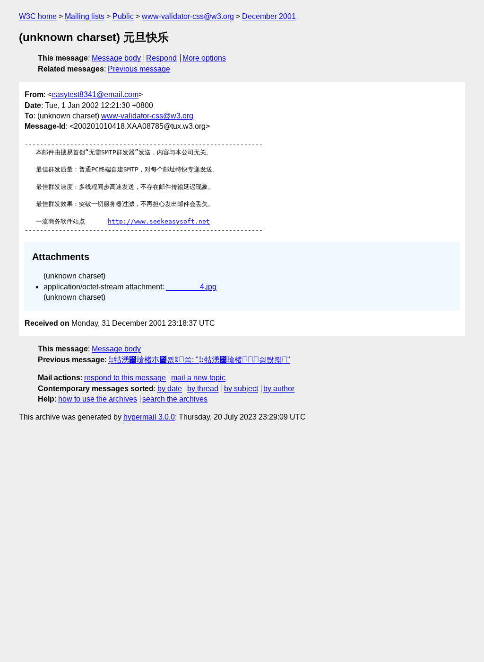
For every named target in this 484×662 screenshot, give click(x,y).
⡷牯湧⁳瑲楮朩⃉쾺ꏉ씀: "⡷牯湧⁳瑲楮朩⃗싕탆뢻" (199, 360)
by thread (202, 389)
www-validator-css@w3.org (188, 16)
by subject (241, 389)
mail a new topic (198, 378)
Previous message (139, 69)
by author (278, 389)
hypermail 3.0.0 (149, 417)
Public (123, 16)
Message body (116, 58)
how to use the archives (97, 399)
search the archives (174, 399)
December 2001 (269, 16)
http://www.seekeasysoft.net (159, 221)
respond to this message (125, 378)
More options (204, 58)
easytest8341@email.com (95, 94)
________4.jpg (191, 287)
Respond (161, 58)
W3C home (38, 16)
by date (169, 389)
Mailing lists (84, 16)
